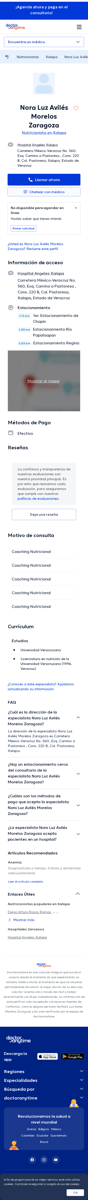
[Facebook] (32, 1160)
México (56, 1129)
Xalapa (51, 57)
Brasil (44, 1142)
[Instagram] (44, 1160)
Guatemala (59, 1135)
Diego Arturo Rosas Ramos (30, 912)
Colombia (28, 1135)
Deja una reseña (44, 514)
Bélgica (43, 1129)
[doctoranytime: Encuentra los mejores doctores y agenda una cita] (7, 57)
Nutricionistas (28, 57)
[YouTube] (56, 1160)
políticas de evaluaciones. (38, 498)
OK (75, 1192)
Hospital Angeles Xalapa (27, 937)
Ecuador (43, 1135)
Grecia (31, 1129)
